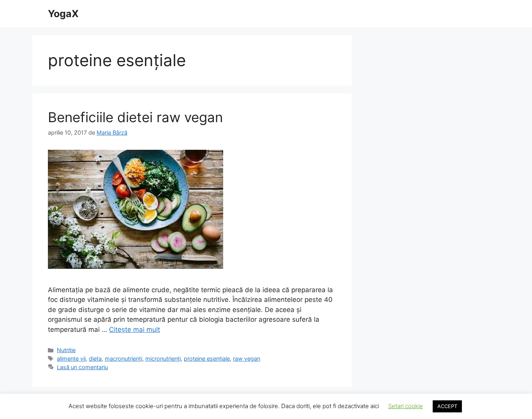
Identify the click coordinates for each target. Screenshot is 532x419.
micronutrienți (163, 358)
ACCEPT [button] (447, 406)
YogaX (63, 13)
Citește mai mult (134, 329)
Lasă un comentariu (82, 367)
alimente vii (71, 358)
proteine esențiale (207, 358)
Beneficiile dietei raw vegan (135, 117)
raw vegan (246, 358)
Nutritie (66, 350)
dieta (95, 358)
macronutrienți (123, 358)
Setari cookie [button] (405, 406)
